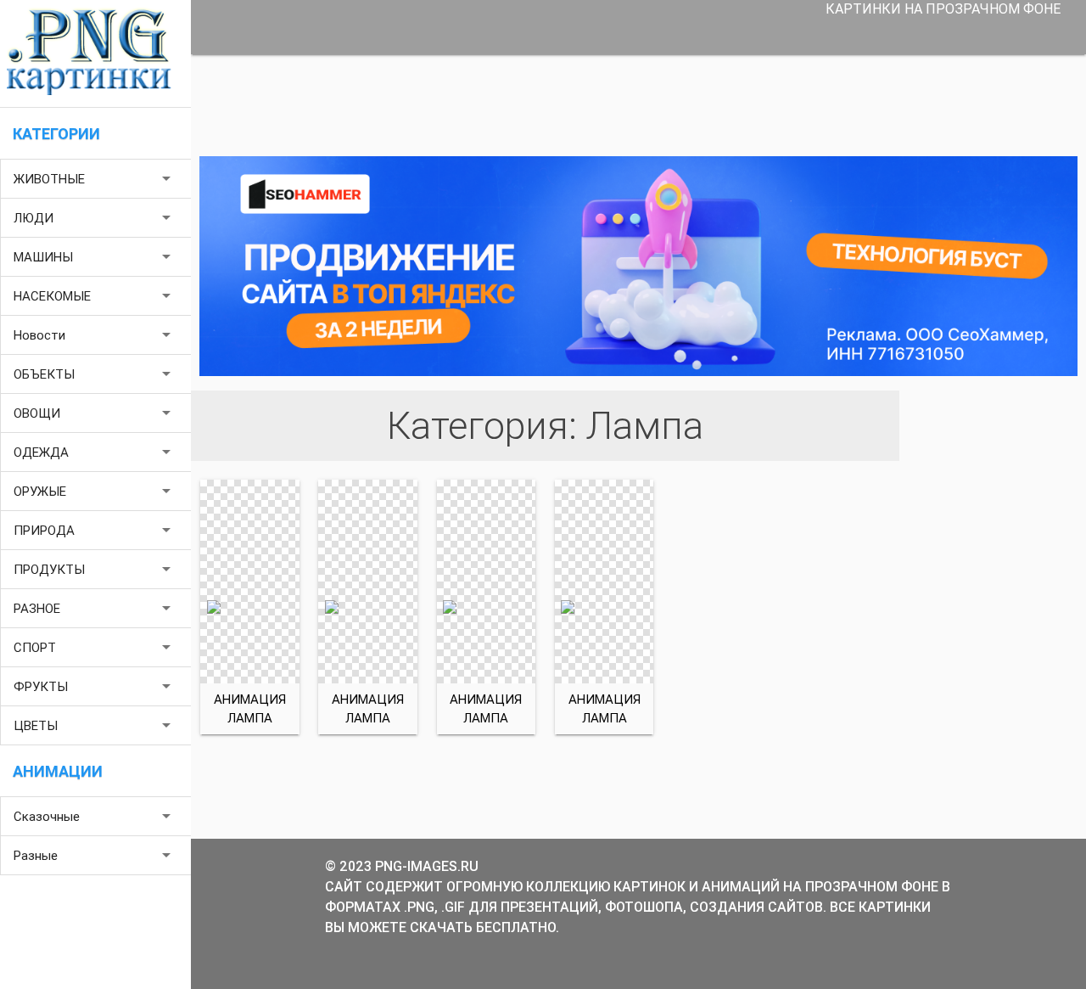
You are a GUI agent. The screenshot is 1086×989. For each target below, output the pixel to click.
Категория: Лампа (545, 425)
